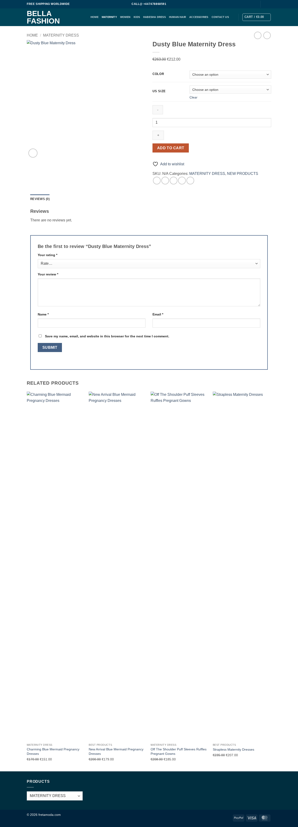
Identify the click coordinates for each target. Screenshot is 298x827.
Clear (193, 97)
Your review (48, 274)
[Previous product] (267, 35)
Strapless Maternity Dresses (233, 749)
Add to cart (170, 148)
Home (32, 35)
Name (43, 314)
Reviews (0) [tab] (40, 199)
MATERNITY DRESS (61, 35)
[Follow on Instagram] (269, 4)
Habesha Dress (154, 17)
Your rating (47, 255)
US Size (159, 91)
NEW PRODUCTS (242, 174)
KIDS (137, 17)
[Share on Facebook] (157, 180)
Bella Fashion (43, 17)
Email (157, 314)
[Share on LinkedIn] (190, 180)
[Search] (254, 4)
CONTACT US (220, 17)
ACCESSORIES (198, 17)
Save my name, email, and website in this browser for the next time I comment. (107, 336)
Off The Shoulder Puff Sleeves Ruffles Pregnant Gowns (179, 751)
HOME (94, 17)
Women (125, 17)
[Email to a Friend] (173, 180)
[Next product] (257, 35)
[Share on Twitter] (165, 180)
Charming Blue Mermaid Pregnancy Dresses (53, 751)
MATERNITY (109, 17)
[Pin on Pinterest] (182, 180)
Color (158, 74)
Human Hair (177, 17)
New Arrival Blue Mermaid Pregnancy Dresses (116, 751)
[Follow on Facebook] (264, 4)
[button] (256, 17)
